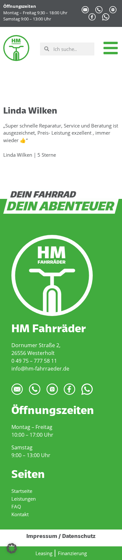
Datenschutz (79, 536)
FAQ (16, 506)
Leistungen (23, 498)
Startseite (21, 491)
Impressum (41, 536)
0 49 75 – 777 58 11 (34, 360)
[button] (11, 548)
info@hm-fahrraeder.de (40, 368)
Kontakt (20, 514)
